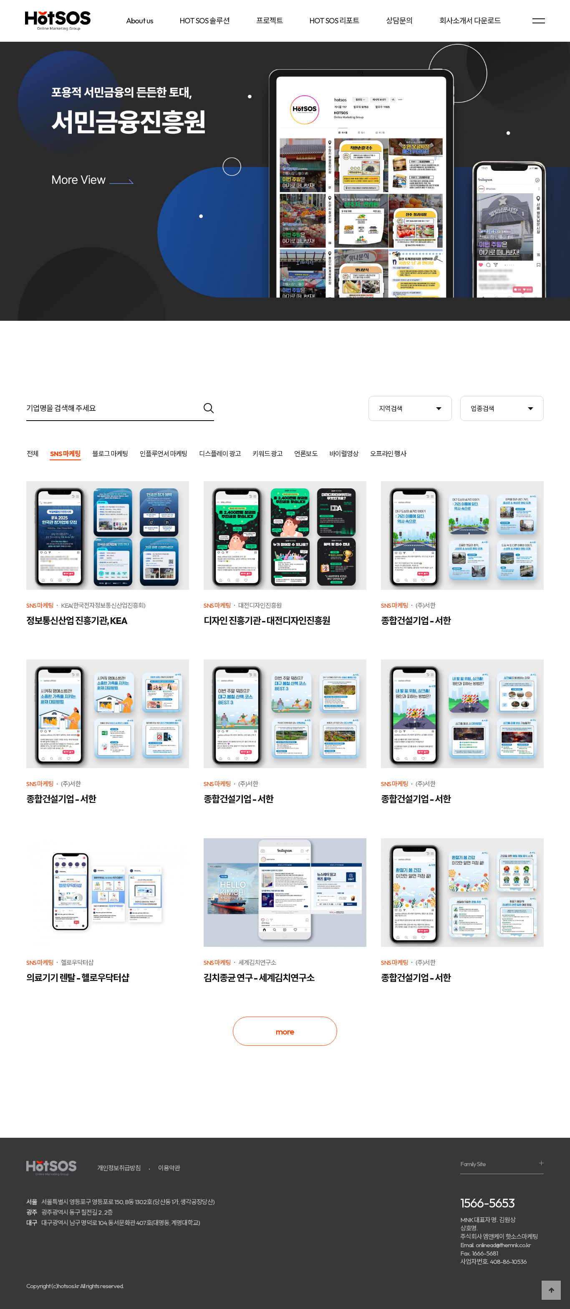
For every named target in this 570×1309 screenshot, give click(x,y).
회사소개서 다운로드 (470, 20)
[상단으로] (551, 1290)
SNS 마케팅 (65, 454)
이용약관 (169, 1168)
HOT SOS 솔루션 (205, 20)
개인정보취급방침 (119, 1168)
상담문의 (399, 20)
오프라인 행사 (388, 454)
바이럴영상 (343, 454)
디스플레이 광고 (220, 454)
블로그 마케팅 (110, 454)
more (285, 1031)
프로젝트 (269, 20)
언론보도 (306, 454)
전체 (32, 454)
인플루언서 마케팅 (163, 454)
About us (139, 20)
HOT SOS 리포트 (334, 20)
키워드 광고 (267, 454)
